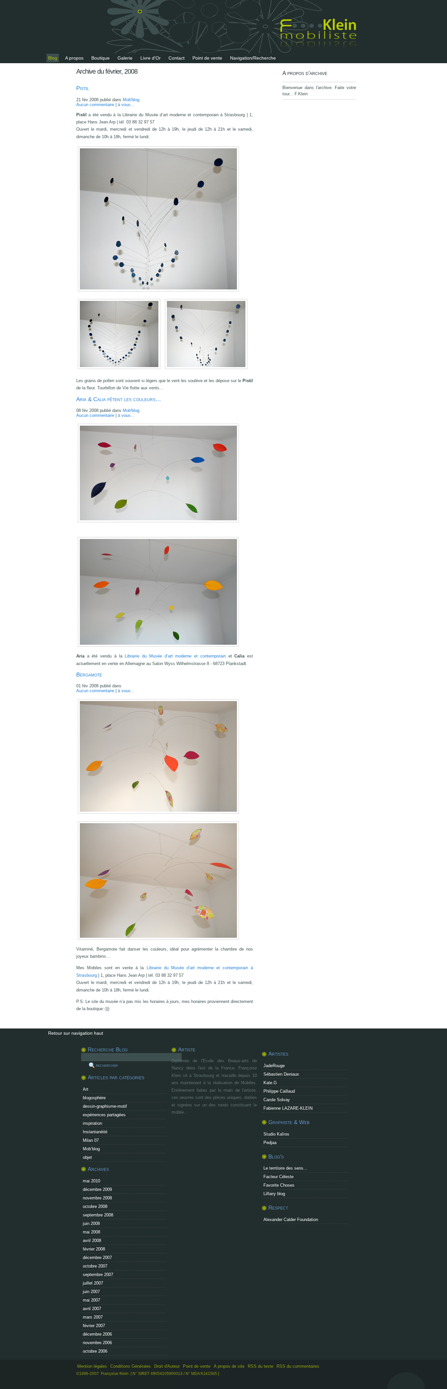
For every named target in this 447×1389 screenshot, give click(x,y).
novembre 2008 (97, 1197)
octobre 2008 (95, 1206)
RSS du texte (261, 1366)
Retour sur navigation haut (75, 1033)
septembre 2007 (98, 1274)
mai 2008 (91, 1232)
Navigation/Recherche (253, 58)
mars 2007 (93, 1317)
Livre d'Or (150, 58)
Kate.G (270, 1082)
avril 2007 (92, 1308)
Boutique (100, 58)
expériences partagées (104, 1114)
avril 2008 (92, 1240)
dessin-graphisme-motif (105, 1106)
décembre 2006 (97, 1334)
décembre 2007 (97, 1257)
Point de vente (207, 58)
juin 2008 (91, 1223)
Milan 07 (91, 1140)
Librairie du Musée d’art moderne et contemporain (175, 656)
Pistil (82, 88)
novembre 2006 (97, 1342)
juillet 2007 (93, 1283)
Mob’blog (91, 1148)
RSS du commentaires (298, 1366)
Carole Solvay (276, 1099)
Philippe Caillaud (279, 1091)
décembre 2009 (97, 1189)
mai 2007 (91, 1300)
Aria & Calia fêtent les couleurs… (118, 399)
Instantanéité (95, 1131)
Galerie (125, 58)
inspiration (92, 1123)
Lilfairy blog (274, 1193)
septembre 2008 (98, 1215)
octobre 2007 (95, 1266)
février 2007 (94, 1325)
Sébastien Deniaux (281, 1074)
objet (87, 1157)
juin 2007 (91, 1291)
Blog (52, 58)
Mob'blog (131, 99)
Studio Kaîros (276, 1134)
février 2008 (94, 1249)
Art (85, 1089)
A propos (74, 58)
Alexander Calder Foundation (290, 1219)
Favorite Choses (279, 1185)
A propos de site (229, 1366)
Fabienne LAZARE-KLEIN (288, 1108)
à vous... (126, 104)
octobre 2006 (95, 1351)
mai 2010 (91, 1180)
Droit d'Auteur (167, 1366)
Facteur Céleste (278, 1176)
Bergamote (89, 675)
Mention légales (92, 1366)
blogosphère (94, 1097)
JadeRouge (274, 1065)
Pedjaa (270, 1142)
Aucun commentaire (95, 104)
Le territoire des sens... (285, 1168)
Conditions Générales (130, 1366)
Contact (177, 58)
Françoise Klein (115, 1374)
